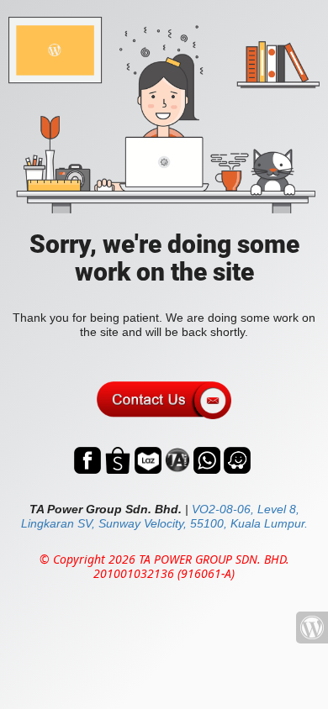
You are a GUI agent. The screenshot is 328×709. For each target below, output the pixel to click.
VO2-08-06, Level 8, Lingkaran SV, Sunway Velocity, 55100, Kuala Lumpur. (164, 516)
